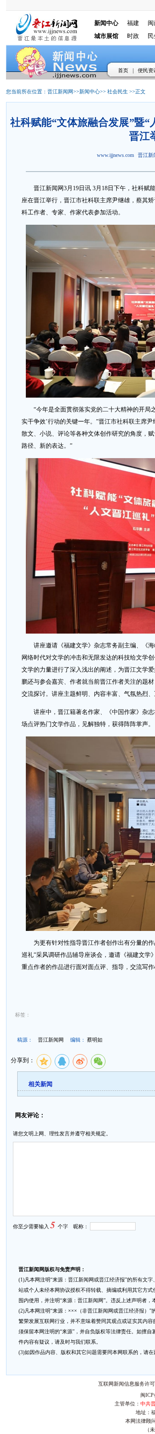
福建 (133, 23)
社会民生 (117, 92)
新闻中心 (89, 92)
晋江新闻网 (60, 92)
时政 (133, 36)
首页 (123, 70)
